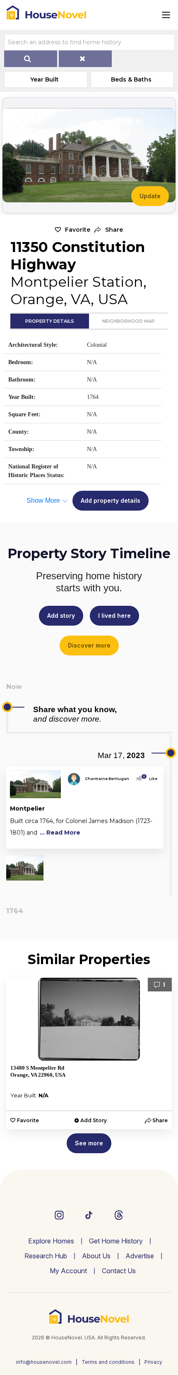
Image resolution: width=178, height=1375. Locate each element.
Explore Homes (51, 1241)
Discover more (89, 645)
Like (150, 778)
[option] (89, 1053)
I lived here (114, 615)
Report (150, 840)
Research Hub (45, 1256)
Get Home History (116, 1241)
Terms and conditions (108, 1362)
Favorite (77, 229)
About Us (96, 1256)
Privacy (153, 1362)
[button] (108, 230)
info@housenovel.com (44, 1362)
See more (89, 1143)
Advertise (139, 1256)
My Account (68, 1271)
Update (150, 195)
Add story (61, 615)
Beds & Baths (131, 79)
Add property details (110, 500)
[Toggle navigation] (166, 15)
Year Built (44, 79)
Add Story (93, 1120)
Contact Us (119, 1271)
